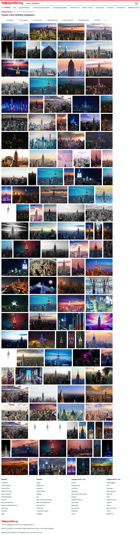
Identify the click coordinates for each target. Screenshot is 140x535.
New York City (41, 505)
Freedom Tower (111, 499)
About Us (4, 528)
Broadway (75, 511)
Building (39, 494)
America (109, 502)
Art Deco (97, 20)
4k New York (40, 485)
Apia (14, 7)
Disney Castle (76, 485)
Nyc (38, 497)
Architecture (75, 508)
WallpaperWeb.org (6, 11)
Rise (108, 485)
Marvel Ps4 (110, 514)
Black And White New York (9, 505)
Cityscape (110, 488)
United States (41, 491)
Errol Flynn (75, 488)
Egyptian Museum (24, 7)
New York (109, 494)
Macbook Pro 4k (53, 20)
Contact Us (11, 528)
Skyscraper (75, 502)
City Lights (10, 20)
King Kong (74, 491)
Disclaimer (19, 528)
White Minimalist (84, 20)
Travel (108, 511)
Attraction (40, 508)
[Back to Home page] (12, 3)
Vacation (4, 511)
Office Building (111, 483)
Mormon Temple (87, 7)
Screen (74, 483)
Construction (38, 20)
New (46, 528)
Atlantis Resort (75, 7)
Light (2, 514)
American (39, 488)
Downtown (4, 508)
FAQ (29, 528)
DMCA (25, 528)
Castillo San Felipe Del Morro (41, 7)
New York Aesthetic (7, 502)
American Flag (111, 491)
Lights (38, 483)
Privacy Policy (35, 528)
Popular (51, 528)
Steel (108, 497)
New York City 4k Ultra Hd (79, 494)
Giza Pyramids (120, 7)
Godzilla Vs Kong (77, 499)
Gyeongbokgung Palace (60, 7)
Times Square (23, 20)
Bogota (74, 497)
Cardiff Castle (100, 7)
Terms (42, 528)
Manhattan (75, 505)
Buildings (39, 514)
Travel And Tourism (42, 511)
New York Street (112, 508)
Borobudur (110, 7)
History (109, 505)
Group (73, 514)
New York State (68, 20)
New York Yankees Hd (43, 502)
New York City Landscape (44, 499)
